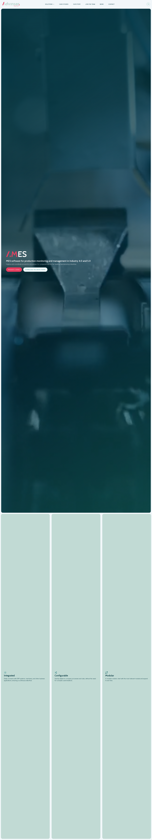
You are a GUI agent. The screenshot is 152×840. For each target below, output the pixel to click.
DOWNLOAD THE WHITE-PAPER (35, 269)
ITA (148, 4)
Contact (111, 4)
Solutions (49, 4)
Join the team (90, 4)
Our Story (77, 4)
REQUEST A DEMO (14, 269)
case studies (63, 4)
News (102, 4)
